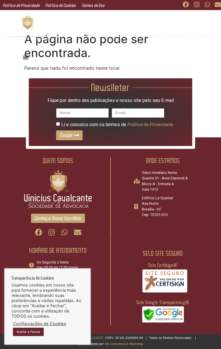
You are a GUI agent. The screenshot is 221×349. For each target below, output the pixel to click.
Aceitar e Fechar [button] (28, 332)
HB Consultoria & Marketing (123, 344)
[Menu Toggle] (25, 57)
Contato (176, 35)
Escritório (112, 35)
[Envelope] (218, 4)
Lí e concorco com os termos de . (117, 124)
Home (91, 35)
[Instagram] (196, 4)
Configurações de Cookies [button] (39, 323)
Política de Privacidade (21, 5)
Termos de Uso (93, 5)
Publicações (201, 35)
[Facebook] (186, 4)
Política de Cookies (60, 5)
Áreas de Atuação (144, 35)
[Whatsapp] (207, 4)
